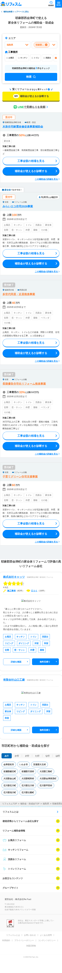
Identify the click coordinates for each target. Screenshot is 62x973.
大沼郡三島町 (46, 771)
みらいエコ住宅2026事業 (18, 206)
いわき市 (23, 764)
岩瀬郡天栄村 (28, 771)
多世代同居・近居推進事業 (19, 294)
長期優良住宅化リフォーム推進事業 (24, 383)
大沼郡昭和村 (28, 778)
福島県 (46, 803)
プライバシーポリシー (24, 940)
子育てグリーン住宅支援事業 (20, 476)
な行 (47, 756)
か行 (17, 756)
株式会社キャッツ (14, 576)
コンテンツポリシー (47, 940)
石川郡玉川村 (28, 785)
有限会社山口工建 (14, 679)
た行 (37, 756)
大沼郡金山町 (9, 778)
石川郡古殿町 (28, 792)
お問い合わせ (30, 935)
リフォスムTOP (9, 803)
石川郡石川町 (9, 785)
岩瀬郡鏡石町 (9, 771)
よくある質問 (46, 935)
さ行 (27, 756)
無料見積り (45, 662)
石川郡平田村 (46, 785)
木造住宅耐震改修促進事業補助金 (23, 126)
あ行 (7, 756)
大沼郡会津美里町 (48, 778)
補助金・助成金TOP (29, 803)
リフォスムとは (11, 811)
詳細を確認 (16, 662)
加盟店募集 (31, 946)
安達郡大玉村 (39, 764)
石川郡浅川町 (9, 792)
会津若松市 (8, 764)
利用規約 (6, 940)
